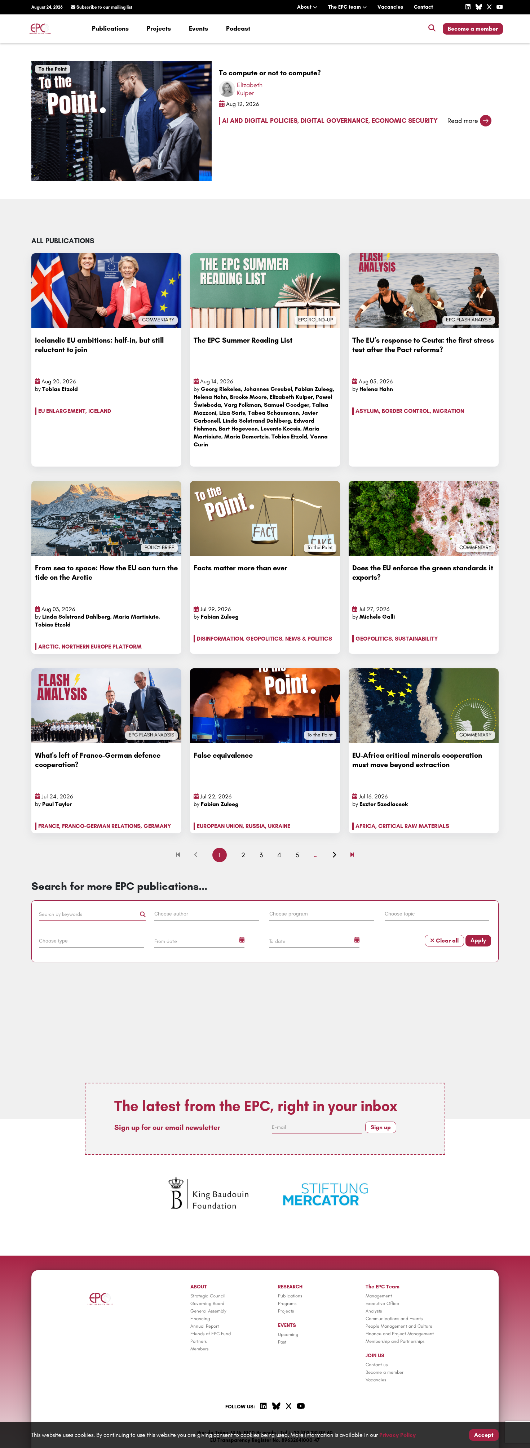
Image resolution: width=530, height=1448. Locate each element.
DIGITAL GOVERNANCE (334, 121)
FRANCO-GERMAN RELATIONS (101, 826)
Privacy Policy (397, 1434)
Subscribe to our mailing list (103, 7)
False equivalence (223, 755)
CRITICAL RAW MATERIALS (413, 826)
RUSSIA (255, 826)
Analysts (374, 1311)
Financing (200, 1318)
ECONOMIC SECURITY (405, 121)
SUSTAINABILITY (416, 638)
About (305, 7)
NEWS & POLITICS (308, 638)
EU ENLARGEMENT (61, 410)
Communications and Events (394, 1318)
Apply (478, 940)
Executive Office (382, 1303)
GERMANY (157, 826)
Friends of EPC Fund (210, 1333)
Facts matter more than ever (240, 567)
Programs (287, 1303)
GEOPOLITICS (264, 638)
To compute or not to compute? (270, 72)
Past (282, 1342)
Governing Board (207, 1303)
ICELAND (99, 410)
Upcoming (288, 1334)
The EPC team (345, 7)
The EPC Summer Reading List (243, 340)
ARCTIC (48, 646)
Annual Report (204, 1326)
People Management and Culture (399, 1326)
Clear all (446, 940)
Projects (159, 28)
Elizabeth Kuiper (249, 89)
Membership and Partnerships (395, 1341)
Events (198, 28)
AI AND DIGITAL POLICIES (259, 121)
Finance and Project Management (400, 1333)
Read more (462, 121)
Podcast (238, 28)
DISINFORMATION (220, 638)
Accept (484, 1434)
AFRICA (365, 826)
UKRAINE (279, 826)
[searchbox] (206, 913)
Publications (110, 28)
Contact (423, 7)
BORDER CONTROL (406, 410)
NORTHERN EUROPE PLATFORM (102, 646)
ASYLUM (367, 410)
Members (199, 1348)
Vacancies (390, 7)
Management (379, 1295)
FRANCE (48, 826)
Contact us (377, 1364)
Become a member (473, 28)
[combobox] (207, 915)
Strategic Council (207, 1295)
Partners (198, 1341)
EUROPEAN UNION (220, 826)
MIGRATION (448, 410)
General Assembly (208, 1311)
